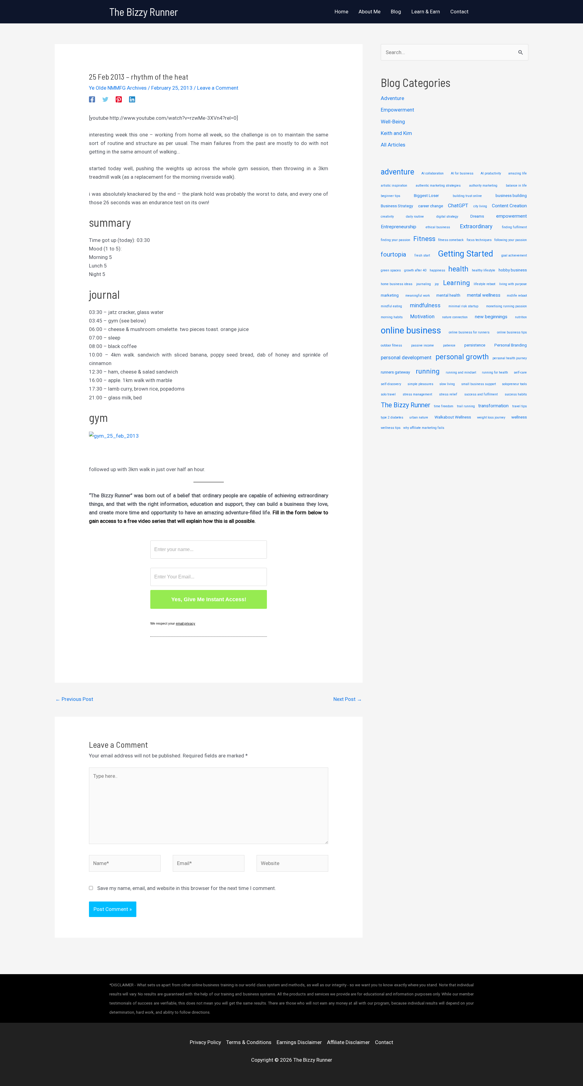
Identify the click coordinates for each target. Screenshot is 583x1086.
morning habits (392, 317)
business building (511, 195)
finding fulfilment (514, 227)
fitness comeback (451, 240)
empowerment (511, 216)
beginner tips (390, 196)
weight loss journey (491, 417)
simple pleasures (420, 384)
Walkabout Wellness (453, 417)
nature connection (455, 317)
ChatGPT (458, 205)
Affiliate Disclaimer (348, 1042)
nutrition (521, 317)
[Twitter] (105, 99)
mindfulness (425, 305)
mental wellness (483, 295)
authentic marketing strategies (438, 186)
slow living (447, 384)
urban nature (418, 417)
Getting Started (465, 254)
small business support (478, 384)
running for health (495, 372)
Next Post (347, 699)
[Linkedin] (132, 99)
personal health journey (510, 358)
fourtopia (393, 254)
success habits (516, 394)
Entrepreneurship (398, 226)
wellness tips (391, 428)
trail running (466, 406)
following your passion (510, 240)
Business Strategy (397, 205)
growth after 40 (415, 270)
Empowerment (397, 110)
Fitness (424, 239)
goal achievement (514, 255)
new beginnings (491, 316)
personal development (406, 357)
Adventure (392, 98)
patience (449, 345)
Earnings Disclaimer (299, 1042)
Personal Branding (510, 345)
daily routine (415, 217)
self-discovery (391, 384)
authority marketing (483, 186)
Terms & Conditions (248, 1042)
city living (480, 206)
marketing (390, 295)
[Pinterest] (119, 99)
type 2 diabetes (392, 417)
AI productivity (491, 173)
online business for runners (469, 332)
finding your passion (395, 240)
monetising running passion (506, 306)
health (458, 269)
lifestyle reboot (484, 284)
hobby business (513, 269)
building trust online (467, 196)
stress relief (448, 394)
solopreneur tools (514, 384)
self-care (520, 372)
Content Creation (509, 206)
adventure (397, 171)
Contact (384, 1042)
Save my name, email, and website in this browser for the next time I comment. (186, 888)
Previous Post (74, 699)
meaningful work (417, 296)
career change (430, 205)
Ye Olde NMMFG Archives (118, 88)
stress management (417, 394)
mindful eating (391, 306)
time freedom (443, 406)
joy (437, 284)
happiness (437, 270)
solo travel (388, 394)
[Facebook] (92, 99)
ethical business (438, 227)
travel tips (519, 406)
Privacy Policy (205, 1042)
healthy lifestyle (483, 270)
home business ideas (396, 284)
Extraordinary (476, 226)
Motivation (422, 316)
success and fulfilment (481, 394)
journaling (423, 284)
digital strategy (447, 217)
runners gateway (395, 372)
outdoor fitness (391, 345)
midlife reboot (517, 296)
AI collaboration (432, 173)
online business (411, 330)
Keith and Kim (396, 133)
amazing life (517, 173)
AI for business (462, 173)
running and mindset (461, 372)
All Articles (393, 145)
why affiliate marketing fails (423, 428)
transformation (493, 406)
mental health (448, 295)
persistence (474, 345)
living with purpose (513, 284)
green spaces (391, 270)
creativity (387, 217)
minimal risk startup (463, 306)
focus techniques (479, 240)
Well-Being (393, 122)
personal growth (462, 357)
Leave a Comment (217, 88)
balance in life (516, 186)
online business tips (512, 332)
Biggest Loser (426, 195)
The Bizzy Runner (143, 11)
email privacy (185, 623)
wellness (519, 417)
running (428, 371)
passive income (422, 345)
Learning (456, 283)
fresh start (422, 255)
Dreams (477, 216)
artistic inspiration (394, 186)
